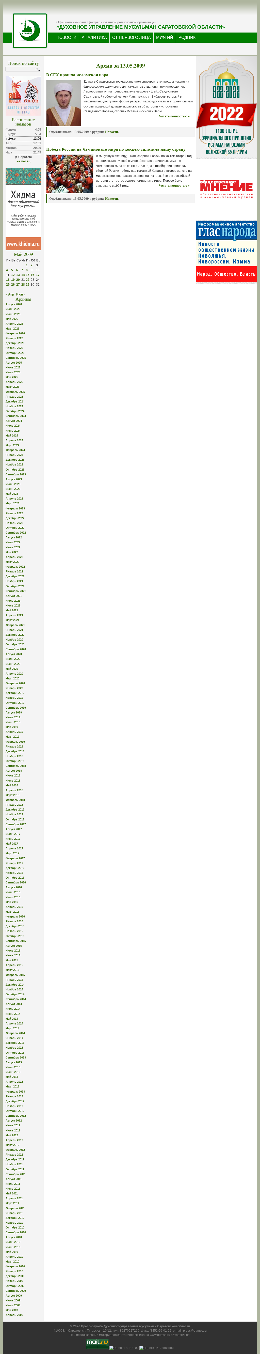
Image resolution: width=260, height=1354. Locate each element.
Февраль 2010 (15, 1266)
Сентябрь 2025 (16, 357)
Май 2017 (12, 843)
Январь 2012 (14, 1154)
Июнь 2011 (13, 1188)
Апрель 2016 (14, 906)
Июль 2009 (13, 1300)
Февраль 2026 (15, 333)
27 (18, 284)
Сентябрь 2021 (16, 591)
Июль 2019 (13, 717)
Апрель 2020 (14, 673)
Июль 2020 (13, 658)
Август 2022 (14, 537)
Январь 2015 (14, 979)
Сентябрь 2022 (16, 532)
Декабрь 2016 (15, 867)
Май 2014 (12, 1018)
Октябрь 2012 (15, 1110)
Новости (111, 132)
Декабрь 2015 (15, 926)
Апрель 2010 (14, 1256)
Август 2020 (14, 654)
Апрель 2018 (14, 790)
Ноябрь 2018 (14, 756)
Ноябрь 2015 (14, 930)
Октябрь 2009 (15, 1285)
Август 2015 (14, 945)
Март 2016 (12, 911)
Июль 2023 (13, 484)
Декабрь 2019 (15, 692)
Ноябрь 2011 (14, 1164)
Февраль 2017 (15, 858)
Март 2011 (12, 1203)
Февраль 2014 (15, 1033)
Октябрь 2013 (15, 1052)
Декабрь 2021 (15, 576)
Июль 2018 (13, 775)
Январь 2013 (14, 1096)
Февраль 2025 (15, 391)
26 (13, 284)
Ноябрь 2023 (14, 464)
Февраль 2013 (15, 1091)
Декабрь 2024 (15, 401)
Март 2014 (12, 1028)
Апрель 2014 (14, 1023)
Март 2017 (12, 853)
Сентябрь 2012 (16, 1115)
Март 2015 (12, 969)
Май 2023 (12, 493)
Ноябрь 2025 (14, 347)
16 (32, 275)
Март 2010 (12, 1261)
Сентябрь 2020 (16, 649)
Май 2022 (12, 552)
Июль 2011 (13, 1183)
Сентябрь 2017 (16, 824)
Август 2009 (14, 1295)
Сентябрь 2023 (16, 474)
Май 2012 (12, 1135)
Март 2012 (12, 1144)
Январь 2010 (14, 1271)
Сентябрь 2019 (16, 707)
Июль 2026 (13, 308)
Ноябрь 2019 (14, 697)
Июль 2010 (13, 1241)
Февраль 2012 (15, 1149)
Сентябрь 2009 (16, 1290)
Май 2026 (12, 318)
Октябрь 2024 (15, 411)
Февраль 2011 (15, 1208)
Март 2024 (12, 445)
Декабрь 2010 (15, 1217)
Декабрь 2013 (15, 1042)
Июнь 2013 (13, 1071)
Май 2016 (12, 902)
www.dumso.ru (160, 1335)
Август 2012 (14, 1120)
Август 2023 (14, 479)
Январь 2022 (14, 571)
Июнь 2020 (13, 663)
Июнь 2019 (13, 722)
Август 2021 (14, 595)
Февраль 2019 (15, 741)
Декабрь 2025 (15, 343)
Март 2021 (12, 619)
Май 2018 (12, 785)
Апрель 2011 (14, 1198)
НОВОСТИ (66, 37)
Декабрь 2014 (15, 984)
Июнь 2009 (13, 1305)
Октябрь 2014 (15, 994)
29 (27, 284)
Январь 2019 (14, 746)
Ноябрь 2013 (14, 1047)
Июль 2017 (13, 833)
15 (27, 275)
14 (23, 275)
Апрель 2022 (14, 556)
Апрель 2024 (14, 440)
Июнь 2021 (13, 605)
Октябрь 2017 (15, 819)
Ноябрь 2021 (14, 581)
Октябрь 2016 (15, 877)
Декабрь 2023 (15, 459)
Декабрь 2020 (15, 634)
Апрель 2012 (14, 1140)
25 (8, 284)
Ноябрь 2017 (14, 814)
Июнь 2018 (13, 780)
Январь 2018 (14, 804)
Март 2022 (12, 561)
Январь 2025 (14, 396)
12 (13, 275)
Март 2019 (12, 736)
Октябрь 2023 (15, 469)
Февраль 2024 (15, 450)
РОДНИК (187, 37)
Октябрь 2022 (15, 527)
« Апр (10, 294)
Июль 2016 (13, 892)
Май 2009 (12, 1310)
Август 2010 (14, 1237)
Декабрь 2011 (15, 1159)
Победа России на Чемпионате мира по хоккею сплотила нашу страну (116, 149)
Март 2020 (12, 678)
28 (23, 284)
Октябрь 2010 (15, 1227)
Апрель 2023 (14, 498)
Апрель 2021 (14, 615)
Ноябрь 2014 (14, 989)
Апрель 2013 (14, 1081)
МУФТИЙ (164, 37)
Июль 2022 (13, 542)
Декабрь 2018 (15, 751)
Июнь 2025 (13, 372)
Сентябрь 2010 (16, 1232)
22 (27, 280)
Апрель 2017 (14, 848)
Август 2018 (14, 770)
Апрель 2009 (14, 1314)
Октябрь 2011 (15, 1169)
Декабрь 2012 (15, 1101)
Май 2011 (12, 1193)
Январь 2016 (14, 921)
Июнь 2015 (13, 955)
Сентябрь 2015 (16, 940)
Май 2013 (12, 1076)
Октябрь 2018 (15, 760)
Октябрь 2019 (15, 702)
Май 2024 (12, 435)
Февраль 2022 (15, 566)
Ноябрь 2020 (14, 639)
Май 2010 (12, 1251)
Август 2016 (14, 887)
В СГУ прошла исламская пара (77, 74)
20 (18, 280)
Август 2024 (14, 420)
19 (13, 280)
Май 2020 (12, 668)
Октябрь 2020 (15, 644)
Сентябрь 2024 (16, 415)
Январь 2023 (14, 513)
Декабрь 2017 (15, 809)
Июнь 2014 (13, 1013)
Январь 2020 (14, 688)
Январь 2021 (14, 629)
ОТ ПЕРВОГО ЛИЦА (131, 37)
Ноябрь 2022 (14, 522)
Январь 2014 (14, 1037)
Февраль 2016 (15, 916)
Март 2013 (12, 1086)
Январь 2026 (14, 338)
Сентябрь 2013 (16, 1057)
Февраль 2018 (15, 799)
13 (18, 275)
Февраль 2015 (15, 974)
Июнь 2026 (13, 314)
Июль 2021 (13, 600)
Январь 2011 (14, 1213)
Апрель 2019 (14, 731)
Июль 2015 (13, 950)
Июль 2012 (13, 1125)
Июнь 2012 (13, 1130)
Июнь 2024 (13, 430)
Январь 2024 (14, 454)
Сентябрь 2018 (16, 765)
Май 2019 (12, 726)
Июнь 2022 (13, 547)
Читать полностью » (174, 116)
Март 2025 (12, 386)
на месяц (23, 161)
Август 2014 (14, 1003)
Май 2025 (12, 377)
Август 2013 (14, 1062)
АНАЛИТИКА (94, 37)
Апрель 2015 (14, 965)
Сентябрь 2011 (16, 1174)
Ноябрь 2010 (14, 1222)
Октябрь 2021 (15, 586)
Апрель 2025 (14, 381)
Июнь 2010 (13, 1247)
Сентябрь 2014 (16, 999)
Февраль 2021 (15, 625)
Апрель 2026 (14, 323)
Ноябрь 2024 (14, 406)
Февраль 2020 (15, 683)
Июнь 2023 (13, 488)
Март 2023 (12, 503)
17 (38, 275)
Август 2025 (14, 362)
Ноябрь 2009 (14, 1280)
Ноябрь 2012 (14, 1106)
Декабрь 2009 (15, 1276)
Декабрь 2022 (15, 518)
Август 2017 (14, 829)
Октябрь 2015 (15, 936)
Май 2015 (12, 960)
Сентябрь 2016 (16, 882)
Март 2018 (12, 795)
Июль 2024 (13, 425)
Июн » (20, 294)
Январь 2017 (14, 863)
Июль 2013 (13, 1067)
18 (8, 280)
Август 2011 (14, 1178)
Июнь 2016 (13, 897)
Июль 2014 (13, 1008)
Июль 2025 (13, 367)
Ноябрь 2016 (14, 872)
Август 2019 (14, 712)
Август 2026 (14, 304)
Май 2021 (12, 610)
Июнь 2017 (13, 838)
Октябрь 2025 (15, 352)
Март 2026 (12, 328)
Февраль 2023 (15, 508)
